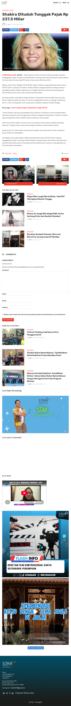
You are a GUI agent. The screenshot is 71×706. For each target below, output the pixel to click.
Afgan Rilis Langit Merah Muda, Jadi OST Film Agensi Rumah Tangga (46, 197)
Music (11, 10)
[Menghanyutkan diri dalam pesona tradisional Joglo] (35, 611)
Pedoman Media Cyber (24, 693)
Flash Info (5, 10)
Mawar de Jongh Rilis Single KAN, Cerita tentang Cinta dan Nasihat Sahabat (45, 215)
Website (5, 307)
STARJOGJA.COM (9, 75)
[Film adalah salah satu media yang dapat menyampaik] (35, 544)
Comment (5, 270)
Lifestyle (30, 193)
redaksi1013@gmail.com (18, 688)
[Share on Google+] (20, 29)
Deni (9, 24)
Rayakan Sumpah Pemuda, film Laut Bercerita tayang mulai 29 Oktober (44, 235)
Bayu (30, 202)
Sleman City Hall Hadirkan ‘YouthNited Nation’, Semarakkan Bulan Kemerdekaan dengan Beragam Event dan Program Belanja (46, 377)
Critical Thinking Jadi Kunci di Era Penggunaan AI (43, 333)
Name (4, 294)
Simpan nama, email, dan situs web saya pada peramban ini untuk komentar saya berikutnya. (34, 314)
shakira (67, 153)
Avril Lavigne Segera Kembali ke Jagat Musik (29, 108)
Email (4, 301)
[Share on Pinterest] (24, 29)
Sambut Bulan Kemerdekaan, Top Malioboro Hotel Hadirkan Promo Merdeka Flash (47, 354)
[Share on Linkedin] (27, 29)
